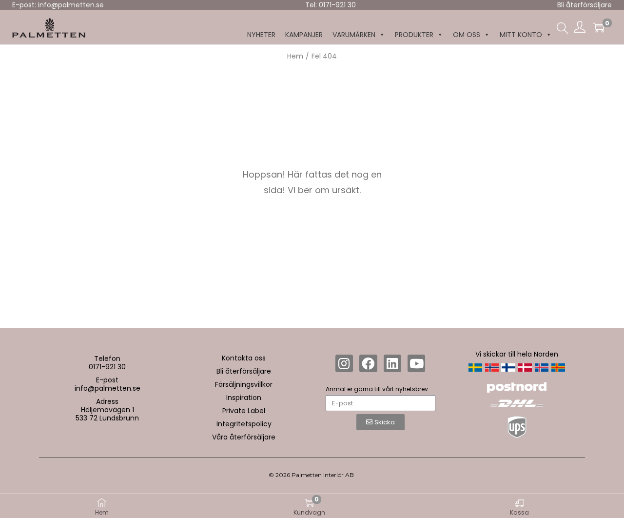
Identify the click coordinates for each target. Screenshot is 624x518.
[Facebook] (368, 363)
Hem (295, 56)
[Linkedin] (392, 363)
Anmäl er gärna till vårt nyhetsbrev (377, 389)
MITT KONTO (521, 35)
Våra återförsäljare (243, 437)
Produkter (414, 35)
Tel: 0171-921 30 (330, 5)
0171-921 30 (107, 367)
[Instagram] (344, 363)
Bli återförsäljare (584, 5)
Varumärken (353, 35)
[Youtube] (416, 363)
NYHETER (261, 35)
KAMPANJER (304, 35)
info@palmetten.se (107, 388)
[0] (598, 27)
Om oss (466, 35)
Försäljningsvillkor (244, 384)
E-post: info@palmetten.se (58, 5)
